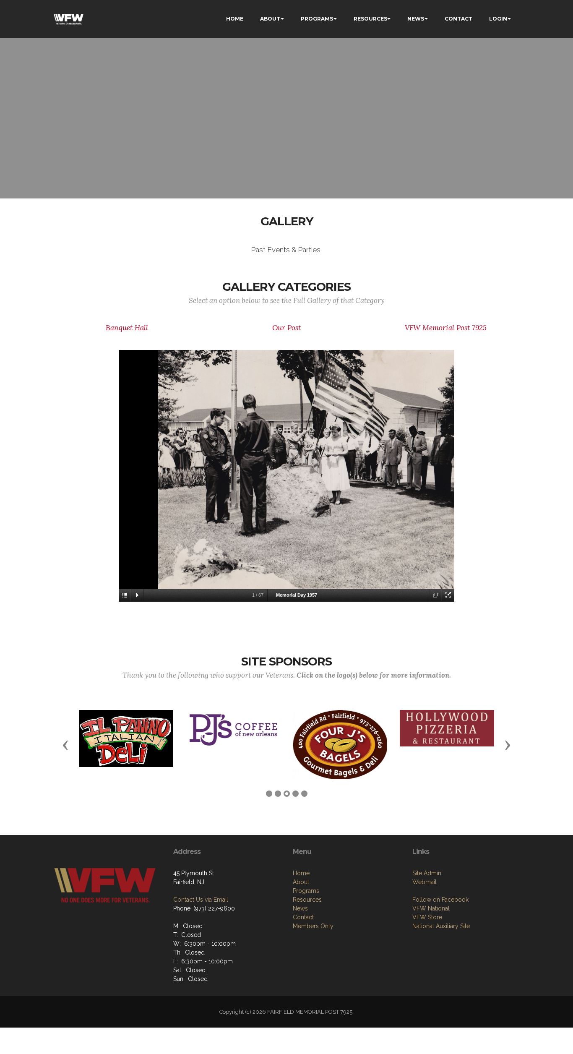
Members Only (313, 926)
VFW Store (427, 917)
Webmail (424, 882)
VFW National (431, 908)
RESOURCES (370, 19)
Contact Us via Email (200, 899)
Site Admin (426, 873)
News (300, 908)
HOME (234, 19)
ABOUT (270, 19)
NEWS (415, 19)
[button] (65, 744)
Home (301, 873)
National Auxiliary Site (441, 926)
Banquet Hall (127, 327)
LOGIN (498, 19)
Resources (307, 899)
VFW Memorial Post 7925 (446, 327)
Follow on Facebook (440, 899)
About (301, 882)
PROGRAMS (317, 19)
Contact (303, 917)
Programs (306, 890)
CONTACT (458, 19)
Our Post (286, 327)
